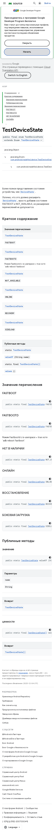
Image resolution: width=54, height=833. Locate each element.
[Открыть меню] (4, 3)
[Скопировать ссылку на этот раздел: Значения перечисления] (45, 385)
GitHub (5, 723)
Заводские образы (10, 714)
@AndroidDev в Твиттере (13, 738)
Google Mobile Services (12, 789)
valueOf (9, 357)
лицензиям (23, 673)
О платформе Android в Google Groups (19, 752)
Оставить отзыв (34, 817)
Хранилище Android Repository (16, 696)
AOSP (4, 86)
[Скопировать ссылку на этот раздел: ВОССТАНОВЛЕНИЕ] (32, 493)
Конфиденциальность (14, 817)
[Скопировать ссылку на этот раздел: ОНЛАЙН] (18, 471)
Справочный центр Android (14, 772)
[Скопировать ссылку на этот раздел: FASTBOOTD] (22, 415)
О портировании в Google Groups (17, 760)
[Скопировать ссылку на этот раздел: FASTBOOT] (20, 393)
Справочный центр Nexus (13, 781)
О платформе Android (12, 808)
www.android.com (10, 785)
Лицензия (32, 813)
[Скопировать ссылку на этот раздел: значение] (17, 549)
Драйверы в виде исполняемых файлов (19, 718)
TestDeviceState (30, 140)
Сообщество (32, 808)
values (8, 371)
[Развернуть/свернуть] (18, 93)
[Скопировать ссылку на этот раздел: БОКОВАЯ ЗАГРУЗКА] (33, 515)
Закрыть (27, 43)
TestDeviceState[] (30, 364)
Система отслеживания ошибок (16, 798)
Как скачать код (9, 705)
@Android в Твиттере (11, 734)
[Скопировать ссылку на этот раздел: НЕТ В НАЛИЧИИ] (28, 448)
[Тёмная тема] (50, 401)
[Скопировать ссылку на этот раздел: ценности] (18, 621)
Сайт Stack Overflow (11, 794)
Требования (7, 701)
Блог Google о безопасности (15, 747)
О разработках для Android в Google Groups (22, 756)
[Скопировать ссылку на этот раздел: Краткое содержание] (41, 219)
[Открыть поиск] (34, 3)
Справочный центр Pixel (13, 776)
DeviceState (27, 192)
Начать (27, 52)
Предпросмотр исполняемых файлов (19, 709)
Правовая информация (14, 813)
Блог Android (8, 743)
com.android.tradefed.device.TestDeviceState (32, 159)
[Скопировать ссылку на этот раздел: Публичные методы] (38, 541)
